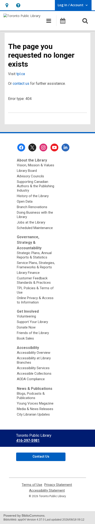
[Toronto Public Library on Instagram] (43, 147)
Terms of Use (32, 485)
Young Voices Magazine (35, 403)
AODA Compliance (31, 379)
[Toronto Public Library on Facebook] (21, 147)
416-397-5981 (28, 440)
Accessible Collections (34, 373)
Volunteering (26, 316)
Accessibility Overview (33, 353)
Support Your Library (32, 322)
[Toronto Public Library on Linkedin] (65, 147)
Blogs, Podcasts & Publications (31, 395)
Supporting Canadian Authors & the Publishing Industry (35, 186)
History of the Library (33, 196)
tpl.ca (20, 74)
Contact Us (41, 456)
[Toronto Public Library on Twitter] (32, 147)
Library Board (27, 171)
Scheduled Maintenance (35, 228)
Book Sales (25, 338)
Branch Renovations (32, 207)
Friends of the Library (33, 333)
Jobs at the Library (31, 222)
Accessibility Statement (47, 490)
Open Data (25, 201)
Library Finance (28, 273)
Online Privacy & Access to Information (35, 300)
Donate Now (26, 327)
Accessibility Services (33, 368)
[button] (6, 5)
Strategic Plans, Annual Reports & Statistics (34, 255)
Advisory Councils (30, 176)
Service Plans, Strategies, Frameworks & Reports (36, 265)
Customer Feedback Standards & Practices (34, 280)
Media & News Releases (35, 409)
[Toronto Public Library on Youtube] (54, 147)
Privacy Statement (58, 485)
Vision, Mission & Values (35, 165)
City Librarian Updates (33, 414)
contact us (21, 83)
